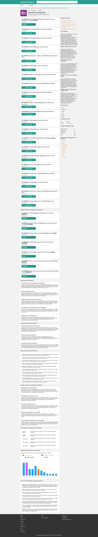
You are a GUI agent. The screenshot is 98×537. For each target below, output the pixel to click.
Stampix (63, 151)
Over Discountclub (44, 517)
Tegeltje (63, 153)
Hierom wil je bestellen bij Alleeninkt (69, 24)
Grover (21, 524)
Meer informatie (24, 116)
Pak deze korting (28, 33)
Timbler (63, 155)
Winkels (22, 5)
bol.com (22, 521)
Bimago (63, 143)
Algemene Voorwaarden (66, 519)
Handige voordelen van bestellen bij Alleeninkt (69, 26)
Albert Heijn (22, 519)
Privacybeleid (64, 517)
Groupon (22, 522)
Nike (21, 528)
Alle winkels (22, 531)
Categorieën (31, 5)
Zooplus (22, 529)
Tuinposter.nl (64, 157)
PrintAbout (64, 150)
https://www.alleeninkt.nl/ (32, 15)
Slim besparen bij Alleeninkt (67, 20)
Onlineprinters (64, 146)
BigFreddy (64, 141)
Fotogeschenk (64, 144)
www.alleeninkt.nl (69, 123)
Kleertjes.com (23, 526)
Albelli (21, 517)
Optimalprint (64, 148)
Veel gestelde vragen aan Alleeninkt (69, 22)
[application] (40, 468)
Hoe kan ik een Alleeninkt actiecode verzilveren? (69, 29)
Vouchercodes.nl (27, 2)
